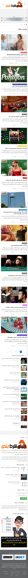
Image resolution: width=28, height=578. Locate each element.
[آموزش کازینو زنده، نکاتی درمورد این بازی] (24, 411)
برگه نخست (25, 572)
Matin (13, 125)
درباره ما (18, 574)
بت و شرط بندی (23, 52)
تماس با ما (6, 574)
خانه (25, 24)
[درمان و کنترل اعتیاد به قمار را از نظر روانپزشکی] (14, 263)
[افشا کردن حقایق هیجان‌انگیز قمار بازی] (14, 233)
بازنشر (11, 575)
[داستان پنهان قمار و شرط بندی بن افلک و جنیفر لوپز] (14, 295)
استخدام (12, 574)
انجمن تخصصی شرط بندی (15, 572)
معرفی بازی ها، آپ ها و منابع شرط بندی (19, 84)
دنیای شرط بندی (11, 93)
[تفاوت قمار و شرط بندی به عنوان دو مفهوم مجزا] (14, 325)
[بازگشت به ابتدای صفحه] (1, 577)
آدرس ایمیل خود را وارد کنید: (22, 493)
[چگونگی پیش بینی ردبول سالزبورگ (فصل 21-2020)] (24, 418)
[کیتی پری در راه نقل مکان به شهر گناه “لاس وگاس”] (14, 168)
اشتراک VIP (6, 572)
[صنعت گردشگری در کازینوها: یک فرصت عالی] (14, 104)
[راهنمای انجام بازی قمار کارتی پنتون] (14, 74)
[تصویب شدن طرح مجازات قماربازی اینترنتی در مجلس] (14, 136)
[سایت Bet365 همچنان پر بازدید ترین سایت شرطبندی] (24, 397)
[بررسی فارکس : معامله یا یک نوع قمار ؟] (24, 477)
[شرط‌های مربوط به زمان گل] (24, 375)
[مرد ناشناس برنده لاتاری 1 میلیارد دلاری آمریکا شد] (24, 368)
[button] (4, 557)
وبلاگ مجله (24, 114)
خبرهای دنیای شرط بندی (22, 146)
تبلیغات (14, 17)
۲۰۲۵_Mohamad (12, 63)
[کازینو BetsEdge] (24, 425)
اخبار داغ (24, 178)
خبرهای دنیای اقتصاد (22, 209)
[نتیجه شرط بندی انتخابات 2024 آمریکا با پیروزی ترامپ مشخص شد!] (24, 404)
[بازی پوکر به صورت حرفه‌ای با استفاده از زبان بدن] (24, 361)
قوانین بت (24, 574)
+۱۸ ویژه (24, 305)
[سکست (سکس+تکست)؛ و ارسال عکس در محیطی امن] (24, 470)
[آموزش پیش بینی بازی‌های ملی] (24, 484)
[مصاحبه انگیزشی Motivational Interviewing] (14, 42)
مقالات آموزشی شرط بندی (22, 335)
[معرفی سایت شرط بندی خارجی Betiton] (24, 382)
